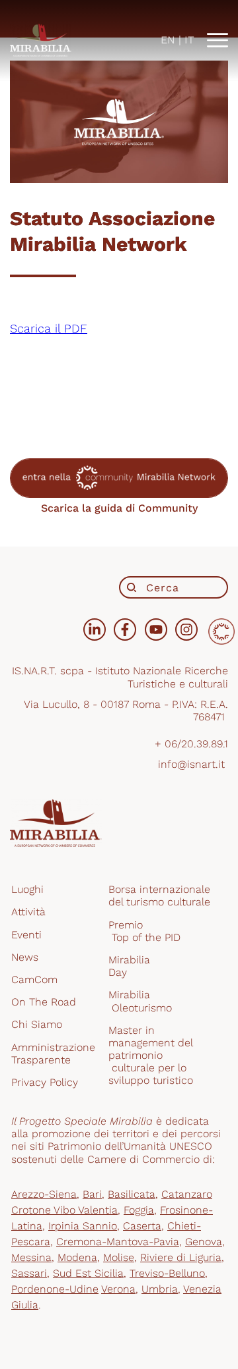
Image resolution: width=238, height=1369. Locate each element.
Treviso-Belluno (167, 1273)
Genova (203, 1241)
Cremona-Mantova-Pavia (117, 1241)
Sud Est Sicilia (88, 1273)
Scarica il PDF (48, 328)
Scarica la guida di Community (119, 508)
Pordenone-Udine (55, 1289)
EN (168, 40)
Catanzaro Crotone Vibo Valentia (111, 1202)
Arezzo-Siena (44, 1194)
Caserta (142, 1226)
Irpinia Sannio (82, 1226)
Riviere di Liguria (180, 1257)
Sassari (29, 1273)
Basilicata (131, 1194)
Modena (77, 1257)
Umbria (159, 1289)
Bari (92, 1194)
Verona (118, 1289)
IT (189, 40)
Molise (118, 1257)
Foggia (139, 1210)
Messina (31, 1257)
